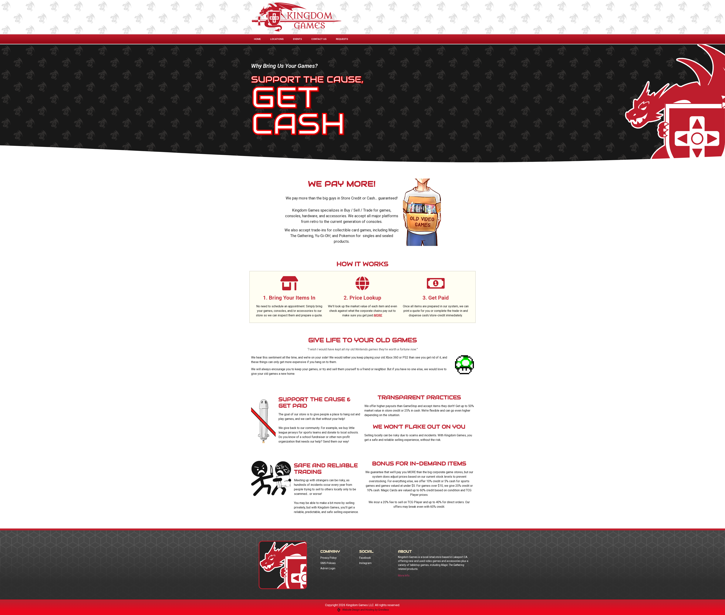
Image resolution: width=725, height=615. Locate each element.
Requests (342, 39)
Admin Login (327, 568)
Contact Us (318, 39)
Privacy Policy (328, 557)
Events (297, 39)
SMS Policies (328, 563)
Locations (277, 39)
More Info (404, 575)
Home (257, 39)
